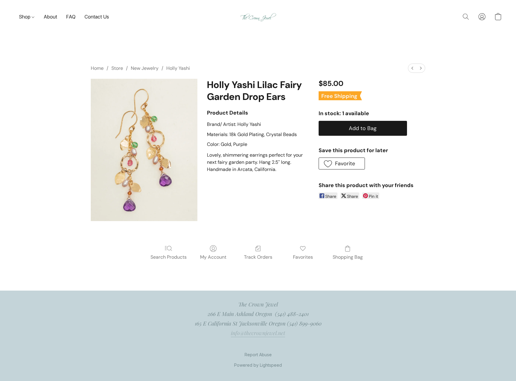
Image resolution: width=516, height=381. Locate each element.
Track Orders (258, 257)
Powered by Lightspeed (258, 365)
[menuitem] (412, 68)
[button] (258, 17)
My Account (213, 257)
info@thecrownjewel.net (258, 333)
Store (117, 68)
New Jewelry (145, 68)
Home (97, 68)
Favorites (303, 257)
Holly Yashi (178, 68)
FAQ (71, 17)
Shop (25, 17)
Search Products (168, 257)
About (50, 17)
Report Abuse (258, 354)
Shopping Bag (348, 257)
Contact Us (97, 17)
